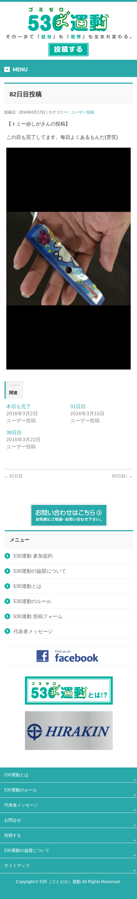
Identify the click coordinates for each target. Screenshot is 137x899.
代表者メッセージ (33, 631)
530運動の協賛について (39, 571)
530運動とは (27, 586)
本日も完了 (18, 406)
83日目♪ (122, 476)
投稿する (12, 835)
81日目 (13, 476)
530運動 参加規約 (33, 556)
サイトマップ (17, 865)
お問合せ (12, 820)
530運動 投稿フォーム (38, 616)
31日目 (78, 406)
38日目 (14, 432)
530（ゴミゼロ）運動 (60, 881)
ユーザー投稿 (84, 112)
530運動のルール (32, 601)
